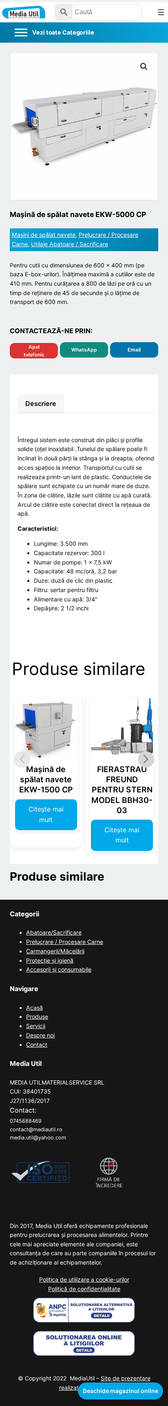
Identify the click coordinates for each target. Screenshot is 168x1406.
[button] (144, 66)
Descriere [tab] (40, 403)
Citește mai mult (46, 814)
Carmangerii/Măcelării (55, 951)
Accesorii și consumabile (58, 969)
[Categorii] (54, 32)
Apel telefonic (34, 351)
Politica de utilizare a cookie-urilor (84, 1279)
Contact (36, 1044)
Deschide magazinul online (120, 1390)
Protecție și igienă (49, 960)
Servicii (35, 1025)
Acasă (34, 1007)
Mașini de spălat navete (43, 234)
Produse (37, 1016)
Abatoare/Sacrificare (54, 932)
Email (134, 350)
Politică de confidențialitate (84, 1288)
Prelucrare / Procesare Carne (64, 941)
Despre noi (40, 1035)
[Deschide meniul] (161, 12)
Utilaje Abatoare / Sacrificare (69, 244)
